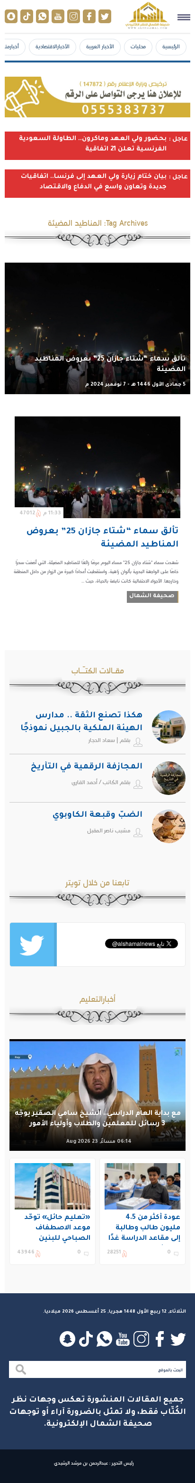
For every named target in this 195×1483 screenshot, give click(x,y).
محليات (138, 46)
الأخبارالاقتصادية (52, 46)
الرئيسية (171, 46)
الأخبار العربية (100, 46)
